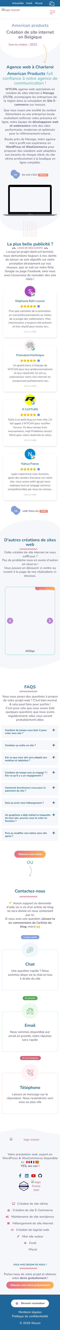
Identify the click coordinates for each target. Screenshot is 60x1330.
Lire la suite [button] (30, 331)
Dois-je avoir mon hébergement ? (24, 802)
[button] (52, 12)
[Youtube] (33, 1176)
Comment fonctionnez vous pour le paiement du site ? (25, 789)
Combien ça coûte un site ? (20, 745)
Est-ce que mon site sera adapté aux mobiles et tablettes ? (26, 759)
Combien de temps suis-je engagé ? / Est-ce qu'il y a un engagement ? (26, 774)
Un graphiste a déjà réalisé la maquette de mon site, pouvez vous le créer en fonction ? (27, 818)
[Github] (40, 1176)
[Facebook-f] (20, 1176)
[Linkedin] (27, 1176)
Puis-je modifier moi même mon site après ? (26, 834)
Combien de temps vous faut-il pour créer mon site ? (26, 732)
